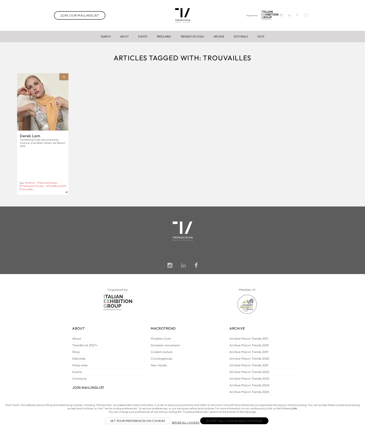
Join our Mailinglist (79, 15)
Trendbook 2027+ (85, 345)
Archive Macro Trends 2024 (249, 385)
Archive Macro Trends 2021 (248, 365)
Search (106, 36)
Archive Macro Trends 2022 (249, 372)
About (124, 36)
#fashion (30, 182)
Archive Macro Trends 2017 (248, 338)
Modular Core (161, 338)
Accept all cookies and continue (234, 420)
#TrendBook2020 (56, 185)
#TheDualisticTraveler (31, 185)
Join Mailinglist (88, 387)
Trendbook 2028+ (192, 36)
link (295, 408)
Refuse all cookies (185, 422)
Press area (79, 365)
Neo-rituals (159, 365)
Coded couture (161, 352)
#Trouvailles (26, 189)
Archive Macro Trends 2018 (248, 345)
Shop (260, 36)
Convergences (161, 358)
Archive (219, 36)
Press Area (164, 36)
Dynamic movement (165, 345)
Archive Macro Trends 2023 (249, 378)
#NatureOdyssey (47, 182)
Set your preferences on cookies (137, 420)
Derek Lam (30, 135)
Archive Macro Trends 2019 (248, 352)
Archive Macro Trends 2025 (249, 392)
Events (142, 36)
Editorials (241, 36)
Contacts (79, 378)
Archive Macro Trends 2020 (249, 358)
